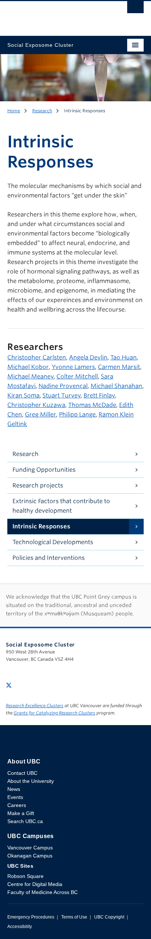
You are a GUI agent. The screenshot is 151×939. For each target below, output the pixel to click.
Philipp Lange (77, 414)
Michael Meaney (30, 376)
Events (15, 797)
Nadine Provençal (63, 385)
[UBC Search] (135, 9)
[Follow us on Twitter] (9, 684)
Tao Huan (123, 357)
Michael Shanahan (116, 385)
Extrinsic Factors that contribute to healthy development (61, 506)
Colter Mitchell (77, 376)
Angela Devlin (88, 357)
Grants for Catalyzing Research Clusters (54, 713)
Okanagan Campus (29, 856)
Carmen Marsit (119, 366)
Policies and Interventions (48, 557)
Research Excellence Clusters (34, 705)
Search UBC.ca (25, 821)
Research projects (37, 485)
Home (13, 110)
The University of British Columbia (55, 15)
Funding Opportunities (44, 469)
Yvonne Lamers (73, 366)
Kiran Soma (23, 395)
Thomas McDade (92, 404)
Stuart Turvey (62, 395)
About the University (30, 781)
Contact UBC (22, 773)
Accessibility (19, 926)
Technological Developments (52, 542)
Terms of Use (74, 917)
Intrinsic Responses (41, 526)
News (13, 789)
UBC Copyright (109, 917)
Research (42, 110)
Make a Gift (20, 813)
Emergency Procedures (30, 917)
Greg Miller (40, 414)
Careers (16, 805)
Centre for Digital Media (34, 884)
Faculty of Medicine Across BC (42, 892)
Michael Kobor (28, 366)
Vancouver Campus (30, 848)
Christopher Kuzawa (36, 404)
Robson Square (25, 876)
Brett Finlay (99, 395)
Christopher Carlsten (36, 357)
